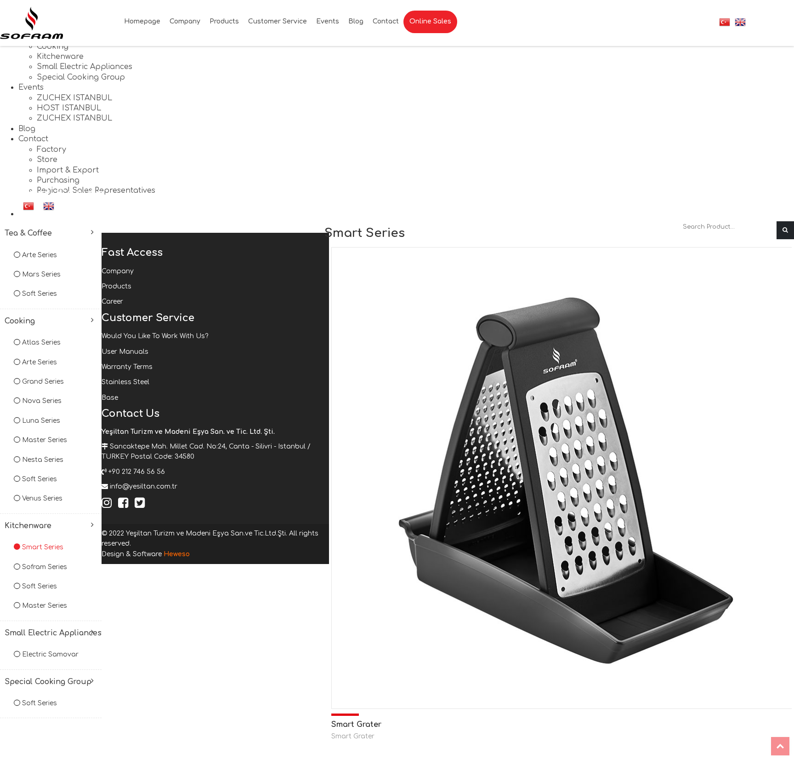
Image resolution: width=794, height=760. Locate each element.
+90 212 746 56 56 (136, 471)
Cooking (52, 46)
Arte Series (38, 255)
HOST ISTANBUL (69, 108)
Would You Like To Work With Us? (155, 336)
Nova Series (41, 400)
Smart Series (41, 547)
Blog (26, 129)
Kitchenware (60, 56)
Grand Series (42, 381)
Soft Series (38, 293)
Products (224, 21)
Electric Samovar (49, 654)
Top (780, 746)
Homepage (142, 21)
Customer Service (277, 21)
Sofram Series (43, 567)
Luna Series (40, 420)
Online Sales (430, 21)
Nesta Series (41, 459)
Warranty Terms (127, 366)
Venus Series (41, 498)
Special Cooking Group (81, 77)
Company (185, 21)
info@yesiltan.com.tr (143, 486)
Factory (51, 149)
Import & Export (68, 170)
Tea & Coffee (28, 233)
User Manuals (125, 351)
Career (112, 301)
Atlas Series (40, 342)
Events (31, 87)
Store (47, 159)
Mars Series (40, 274)
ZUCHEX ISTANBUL (74, 98)
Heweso (177, 554)
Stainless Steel (125, 382)
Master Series (43, 440)
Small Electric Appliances (84, 67)
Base (110, 397)
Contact (33, 139)
